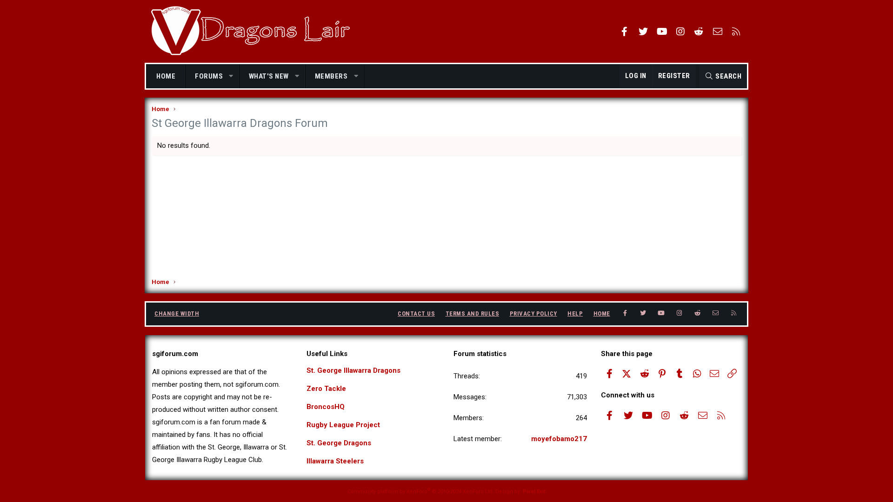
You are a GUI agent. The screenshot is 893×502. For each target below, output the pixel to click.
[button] (231, 76)
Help (575, 313)
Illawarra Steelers (335, 461)
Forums (209, 76)
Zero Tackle (326, 388)
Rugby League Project (343, 425)
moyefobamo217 (559, 439)
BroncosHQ (326, 407)
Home (165, 76)
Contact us (416, 313)
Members (331, 76)
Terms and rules (473, 313)
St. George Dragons (339, 443)
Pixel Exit (534, 492)
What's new (269, 76)
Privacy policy (533, 313)
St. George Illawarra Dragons (353, 370)
